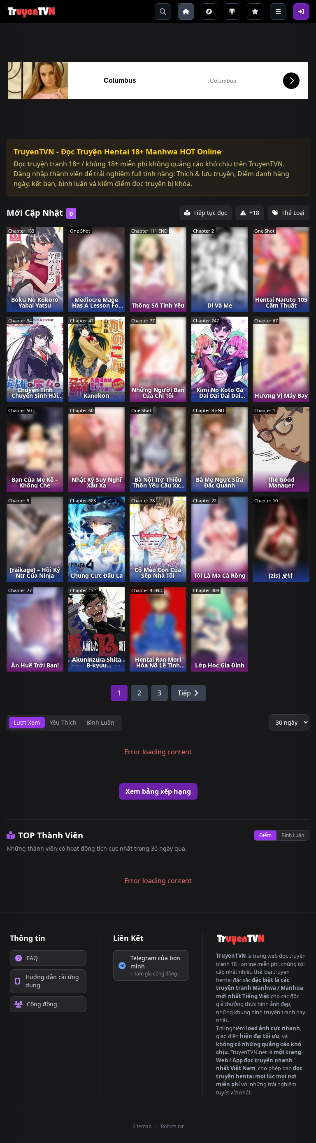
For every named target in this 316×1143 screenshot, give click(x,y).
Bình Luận (292, 835)
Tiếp (184, 692)
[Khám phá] (209, 11)
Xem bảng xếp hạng (158, 791)
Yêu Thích (63, 722)
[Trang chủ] (186, 11)
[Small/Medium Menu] (278, 11)
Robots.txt (172, 1126)
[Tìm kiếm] (163, 11)
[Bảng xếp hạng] (232, 11)
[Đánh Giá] (255, 11)
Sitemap (141, 1126)
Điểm (265, 835)
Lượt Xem (27, 722)
